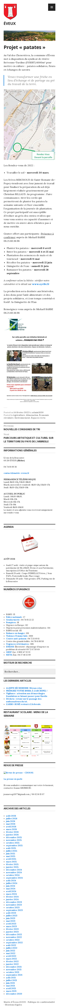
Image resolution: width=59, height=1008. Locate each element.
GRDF (9, 652)
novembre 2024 (14, 872)
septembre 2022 (14, 942)
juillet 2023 (11, 915)
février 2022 (12, 961)
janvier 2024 (12, 899)
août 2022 (11, 945)
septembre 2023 (14, 910)
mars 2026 (11, 829)
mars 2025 (11, 861)
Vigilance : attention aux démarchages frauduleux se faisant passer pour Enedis (26, 694)
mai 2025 (10, 856)
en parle (18, 779)
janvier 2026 (12, 834)
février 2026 (12, 832)
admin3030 (38, 412)
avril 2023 (11, 923)
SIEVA (9, 655)
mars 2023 (11, 926)
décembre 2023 (14, 902)
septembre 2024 (14, 878)
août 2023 (11, 913)
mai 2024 (10, 888)
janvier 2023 (12, 932)
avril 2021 (11, 988)
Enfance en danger (15, 633)
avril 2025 (11, 859)
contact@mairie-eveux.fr (16, 473)
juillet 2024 (11, 883)
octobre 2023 (13, 907)
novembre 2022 (14, 937)
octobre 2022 (13, 940)
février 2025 (12, 864)
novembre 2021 (13, 969)
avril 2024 (11, 891)
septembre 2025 (14, 845)
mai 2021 (10, 985)
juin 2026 (10, 821)
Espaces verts (38, 418)
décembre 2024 (14, 870)
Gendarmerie (13, 620)
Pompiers (11, 622)
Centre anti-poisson (16, 638)
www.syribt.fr (40, 284)
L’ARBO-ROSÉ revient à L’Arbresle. (23, 704)
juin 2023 (10, 918)
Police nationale (14, 617)
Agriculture (19, 415)
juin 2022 (10, 950)
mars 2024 (11, 894)
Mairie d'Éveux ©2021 (15, 1002)
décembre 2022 (14, 934)
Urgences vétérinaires (17, 644)
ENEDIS (10, 646)
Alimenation (32, 415)
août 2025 (11, 848)
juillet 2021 (11, 980)
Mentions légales (13, 1005)
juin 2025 (10, 853)
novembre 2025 (14, 840)
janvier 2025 (12, 867)
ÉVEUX (10, 23)
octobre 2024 (13, 875)
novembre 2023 (14, 905)
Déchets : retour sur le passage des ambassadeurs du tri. (23, 700)
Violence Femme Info (16, 636)
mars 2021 (11, 991)
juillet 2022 (11, 948)
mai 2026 (10, 824)
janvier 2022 (12, 964)
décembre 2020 (14, 994)
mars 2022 (11, 959)
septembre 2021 (14, 975)
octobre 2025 (12, 843)
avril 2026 (11, 826)
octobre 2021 (12, 972)
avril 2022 (11, 956)
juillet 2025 (11, 851)
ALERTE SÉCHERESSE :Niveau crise (24, 688)
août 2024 (11, 880)
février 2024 (12, 897)
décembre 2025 (14, 837)
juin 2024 (10, 886)
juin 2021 (10, 983)
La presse (9, 779)
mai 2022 (10, 953)
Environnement (22, 418)
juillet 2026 (11, 818)
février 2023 (12, 929)
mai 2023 (10, 921)
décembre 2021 (14, 967)
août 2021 (11, 977)
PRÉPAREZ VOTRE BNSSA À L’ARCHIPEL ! (26, 691)
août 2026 (11, 816)
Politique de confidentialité (41, 1002)
